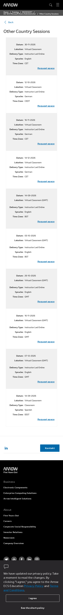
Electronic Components (16, 487)
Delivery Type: (16, 54)
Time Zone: (18, 63)
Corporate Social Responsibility (20, 526)
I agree (33, 598)
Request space (46, 68)
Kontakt (50, 448)
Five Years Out (11, 515)
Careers (8, 521)
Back (10, 22)
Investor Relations (13, 532)
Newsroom (9, 537)
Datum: (19, 44)
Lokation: (18, 49)
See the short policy (32, 607)
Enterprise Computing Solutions (20, 493)
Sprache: (19, 59)
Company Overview (14, 543)
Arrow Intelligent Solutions (18, 498)
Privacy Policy (34, 586)
